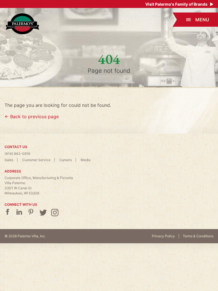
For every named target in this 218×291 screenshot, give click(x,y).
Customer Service (36, 160)
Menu (202, 19)
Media (86, 160)
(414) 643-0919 (17, 153)
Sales (9, 160)
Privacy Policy (163, 236)
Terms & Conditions (198, 236)
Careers (65, 160)
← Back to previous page (32, 116)
